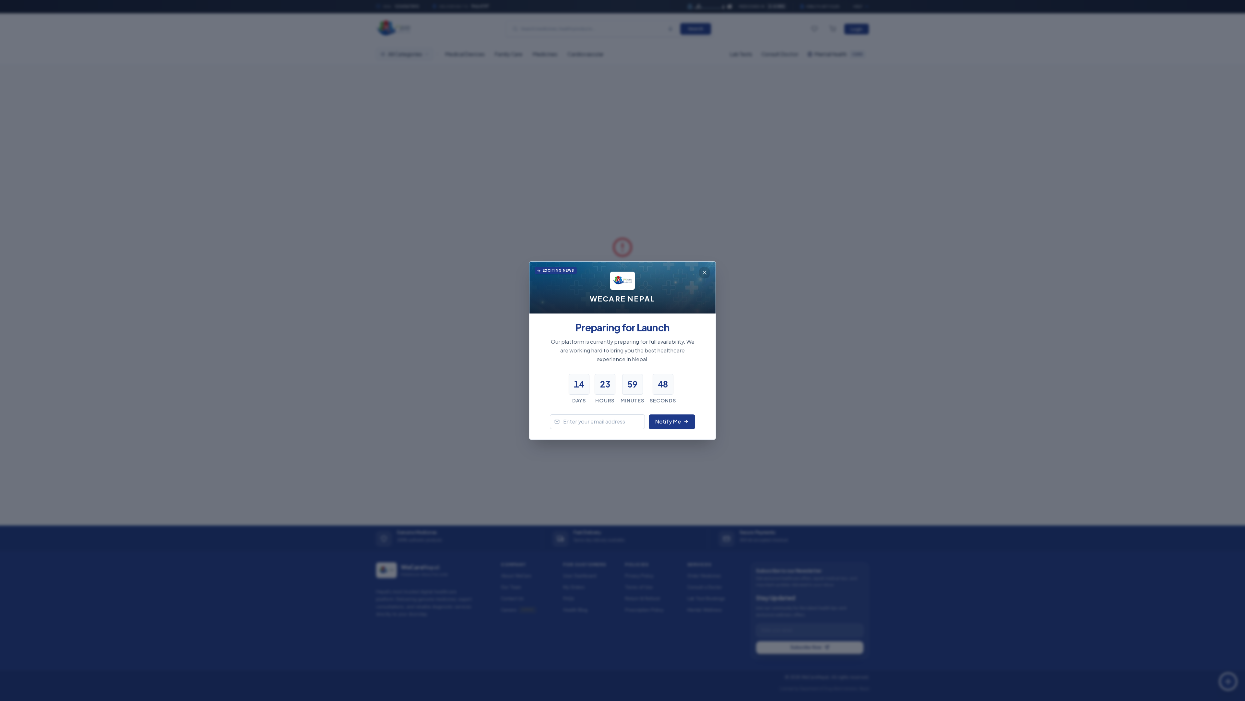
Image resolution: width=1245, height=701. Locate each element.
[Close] (704, 272)
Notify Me (668, 421)
